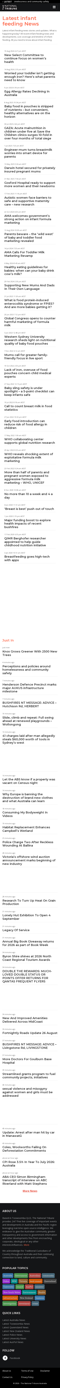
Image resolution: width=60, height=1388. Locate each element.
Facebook (14, 1358)
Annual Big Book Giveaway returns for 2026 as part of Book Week (28, 943)
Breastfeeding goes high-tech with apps (27, 558)
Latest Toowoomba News (16, 1323)
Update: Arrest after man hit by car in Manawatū (28, 1134)
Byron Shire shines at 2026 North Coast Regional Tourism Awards (26, 958)
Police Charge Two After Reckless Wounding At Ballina (27, 843)
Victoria (23, 1281)
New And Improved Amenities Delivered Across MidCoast (25, 1019)
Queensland (50, 1281)
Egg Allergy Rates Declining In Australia (27, 93)
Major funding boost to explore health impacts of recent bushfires (27, 524)
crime (35, 1303)
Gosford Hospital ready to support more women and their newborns (29, 184)
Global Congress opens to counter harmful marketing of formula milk (30, 322)
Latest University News (14, 1338)
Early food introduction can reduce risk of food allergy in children (25, 424)
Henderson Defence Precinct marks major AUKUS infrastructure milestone (29, 688)
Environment (29, 1292)
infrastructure (10, 1297)
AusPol (29, 1286)
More (26, 1244)
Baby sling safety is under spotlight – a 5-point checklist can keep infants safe (29, 391)
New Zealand (26, 1297)
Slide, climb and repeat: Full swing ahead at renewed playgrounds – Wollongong (28, 721)
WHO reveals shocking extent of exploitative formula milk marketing (28, 457)
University (8, 1286)
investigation (9, 1303)
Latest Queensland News (15, 1327)
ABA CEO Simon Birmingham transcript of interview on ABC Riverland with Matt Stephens (24, 1180)
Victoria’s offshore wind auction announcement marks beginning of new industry (29, 860)
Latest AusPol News (12, 1342)
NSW (14, 1281)
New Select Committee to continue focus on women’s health (25, 58)
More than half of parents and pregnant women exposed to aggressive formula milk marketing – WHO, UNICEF (26, 477)
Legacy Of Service (16, 930)
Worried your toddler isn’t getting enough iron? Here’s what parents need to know (29, 77)
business (40, 1297)
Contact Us (7, 1377)
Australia (7, 1275)
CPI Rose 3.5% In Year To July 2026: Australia (28, 1163)
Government (21, 1275)
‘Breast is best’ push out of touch (29, 509)
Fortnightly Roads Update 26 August (29, 1033)
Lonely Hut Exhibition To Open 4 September (26, 917)
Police (6, 1281)
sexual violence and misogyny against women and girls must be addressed (27, 1092)
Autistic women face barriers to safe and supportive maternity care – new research (27, 201)
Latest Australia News (13, 1320)
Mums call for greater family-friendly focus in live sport (26, 356)
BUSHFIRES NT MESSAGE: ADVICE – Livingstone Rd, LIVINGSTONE (29, 1046)
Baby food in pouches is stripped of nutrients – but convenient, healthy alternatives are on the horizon (28, 111)
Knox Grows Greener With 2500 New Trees (29, 653)
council (19, 1286)
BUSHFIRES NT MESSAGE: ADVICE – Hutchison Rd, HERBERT (29, 704)
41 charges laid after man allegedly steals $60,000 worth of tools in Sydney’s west (28, 739)
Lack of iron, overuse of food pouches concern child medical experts (27, 373)
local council (36, 1281)
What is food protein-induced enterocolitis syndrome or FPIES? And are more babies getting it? (29, 303)
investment (24, 1303)
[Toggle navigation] (54, 7)
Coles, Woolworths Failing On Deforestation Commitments (24, 1148)
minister (39, 1286)
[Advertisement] (30, 604)
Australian (35, 1275)
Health (41, 1292)
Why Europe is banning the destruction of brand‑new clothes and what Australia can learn (27, 798)
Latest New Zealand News (16, 1331)
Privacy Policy (27, 1377)
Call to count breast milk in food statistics (28, 408)
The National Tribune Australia (34, 1383)
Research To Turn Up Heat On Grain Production (29, 902)
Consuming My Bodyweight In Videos (25, 814)
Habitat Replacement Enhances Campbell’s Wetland (26, 829)
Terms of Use (27, 1370)
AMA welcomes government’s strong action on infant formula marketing (27, 219)
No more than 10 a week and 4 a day (28, 495)
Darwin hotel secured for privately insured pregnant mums (29, 169)
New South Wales (11, 1292)
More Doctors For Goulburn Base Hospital (27, 1060)
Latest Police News (12, 1334)
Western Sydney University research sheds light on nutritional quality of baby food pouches (30, 340)
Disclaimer (45, 1370)
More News (30, 1191)
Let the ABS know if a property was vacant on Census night (28, 781)
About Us (6, 1370)
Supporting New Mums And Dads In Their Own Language (29, 287)
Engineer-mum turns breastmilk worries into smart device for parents (28, 153)
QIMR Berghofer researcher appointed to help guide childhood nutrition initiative (25, 542)
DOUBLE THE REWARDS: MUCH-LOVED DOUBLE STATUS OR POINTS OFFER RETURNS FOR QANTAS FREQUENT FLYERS (27, 976)
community (48, 1275)
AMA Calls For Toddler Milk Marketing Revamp (24, 254)
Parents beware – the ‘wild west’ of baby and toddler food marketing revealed (28, 237)
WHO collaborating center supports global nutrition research (29, 441)
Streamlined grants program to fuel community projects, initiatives (29, 1075)
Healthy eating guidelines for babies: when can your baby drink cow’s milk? (29, 270)
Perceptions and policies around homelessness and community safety (26, 670)
